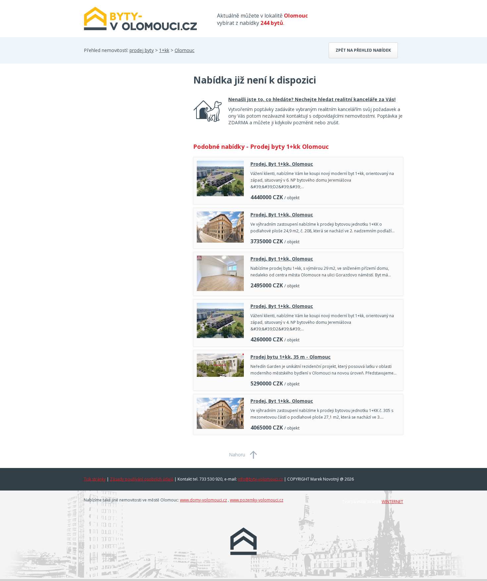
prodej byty (142, 50)
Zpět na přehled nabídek (363, 50)
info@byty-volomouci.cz (260, 479)
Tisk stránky (95, 479)
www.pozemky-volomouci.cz (256, 500)
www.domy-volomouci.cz (203, 500)
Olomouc (184, 50)
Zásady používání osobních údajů (141, 479)
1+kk (164, 50)
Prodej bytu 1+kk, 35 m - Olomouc (290, 357)
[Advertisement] (133, 126)
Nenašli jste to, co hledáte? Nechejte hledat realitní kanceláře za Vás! (312, 99)
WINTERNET (392, 501)
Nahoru (237, 454)
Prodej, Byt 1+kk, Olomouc (281, 164)
